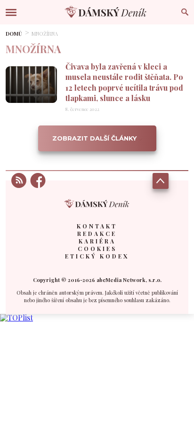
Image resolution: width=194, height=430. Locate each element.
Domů (14, 33)
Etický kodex (97, 256)
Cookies (97, 248)
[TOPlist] (16, 317)
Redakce (97, 233)
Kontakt (97, 226)
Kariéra (97, 241)
